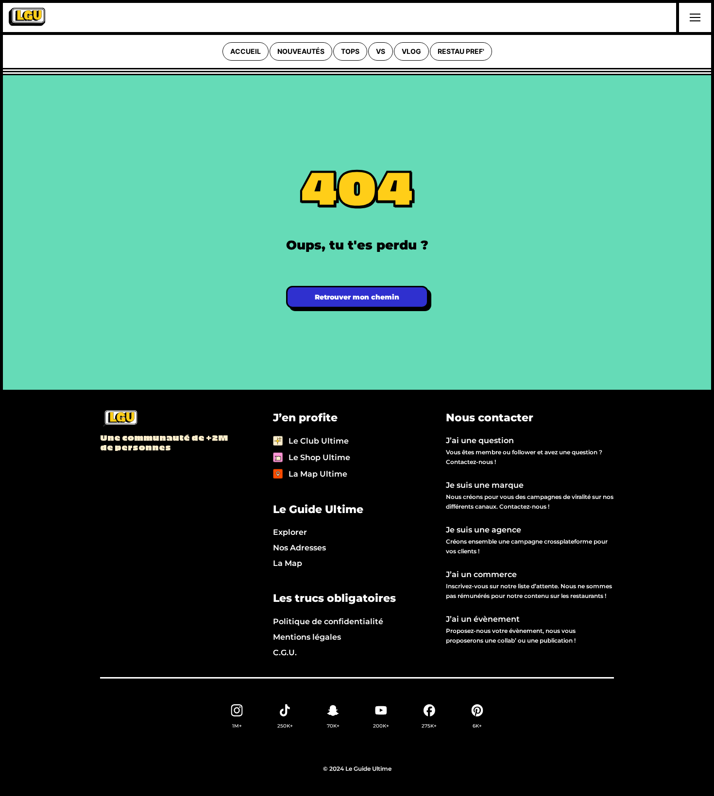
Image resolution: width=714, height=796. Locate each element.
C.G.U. (285, 652)
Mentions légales (307, 637)
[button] (693, 17)
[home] (27, 17)
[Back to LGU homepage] (119, 419)
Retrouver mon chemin (357, 297)
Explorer (290, 532)
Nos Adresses (299, 547)
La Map (287, 563)
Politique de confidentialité (328, 621)
